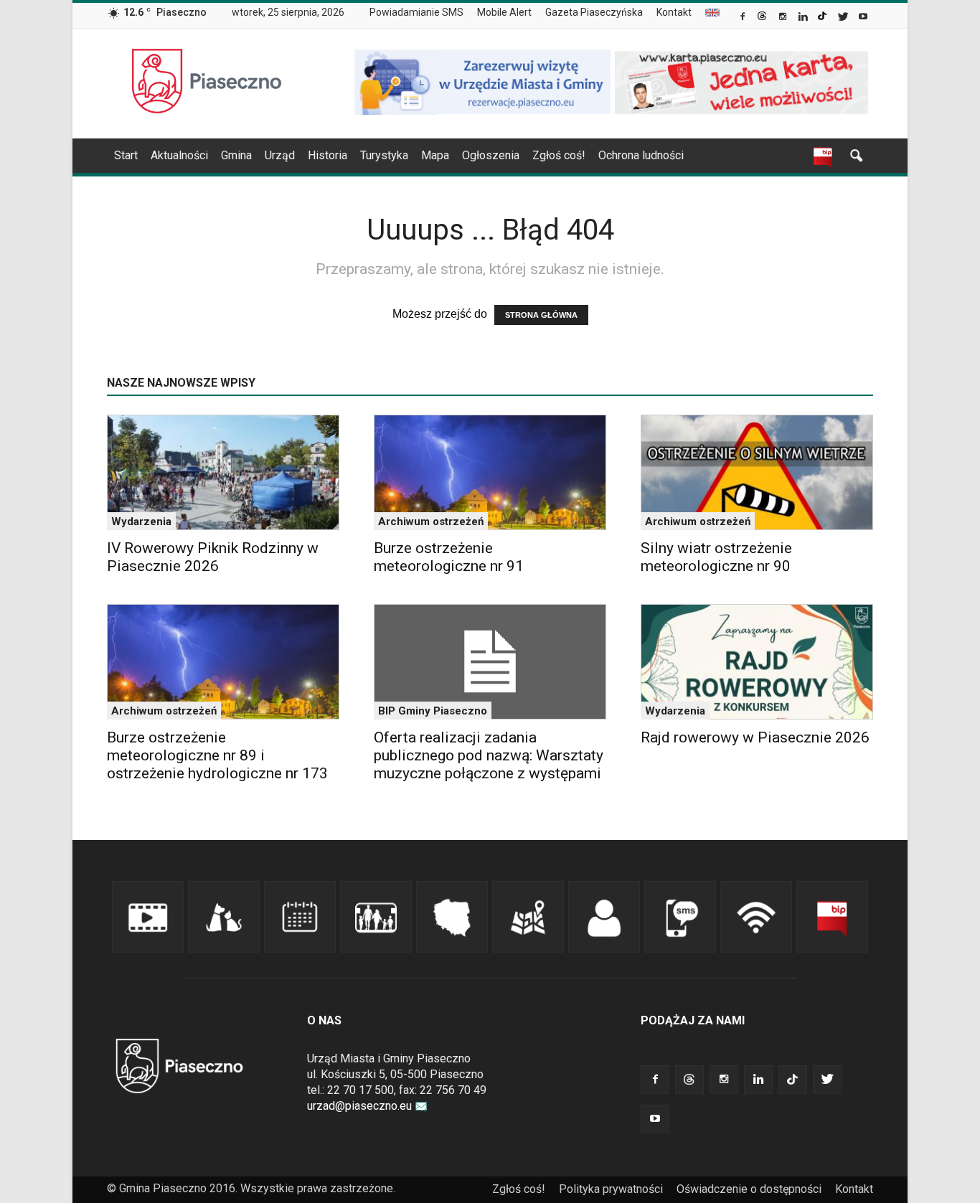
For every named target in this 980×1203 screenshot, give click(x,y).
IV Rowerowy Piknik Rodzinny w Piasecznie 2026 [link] (213, 557)
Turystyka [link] (384, 155)
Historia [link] (327, 155)
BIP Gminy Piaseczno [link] (432, 710)
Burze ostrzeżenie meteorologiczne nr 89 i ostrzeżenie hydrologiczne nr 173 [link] (217, 755)
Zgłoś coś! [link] (558, 155)
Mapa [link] (435, 155)
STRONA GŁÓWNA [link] (541, 315)
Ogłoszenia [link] (490, 155)
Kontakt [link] (674, 12)
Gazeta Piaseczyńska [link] (594, 12)
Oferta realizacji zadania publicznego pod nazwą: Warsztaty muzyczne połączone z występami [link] (488, 755)
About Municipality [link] (712, 12)
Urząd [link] (280, 155)
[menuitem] (422, 13)
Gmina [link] (236, 155)
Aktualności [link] (179, 155)
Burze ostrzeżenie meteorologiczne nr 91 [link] (449, 557)
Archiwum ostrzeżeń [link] (431, 521)
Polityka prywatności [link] (611, 1189)
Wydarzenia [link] (141, 521)
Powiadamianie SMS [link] (416, 12)
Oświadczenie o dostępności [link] (749, 1189)
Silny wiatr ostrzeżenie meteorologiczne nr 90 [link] (716, 557)
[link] (744, 18)
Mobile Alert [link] (504, 12)
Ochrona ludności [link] (641, 155)
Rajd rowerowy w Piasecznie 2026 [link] (755, 737)
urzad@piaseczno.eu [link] (359, 1106)
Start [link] (126, 155)
